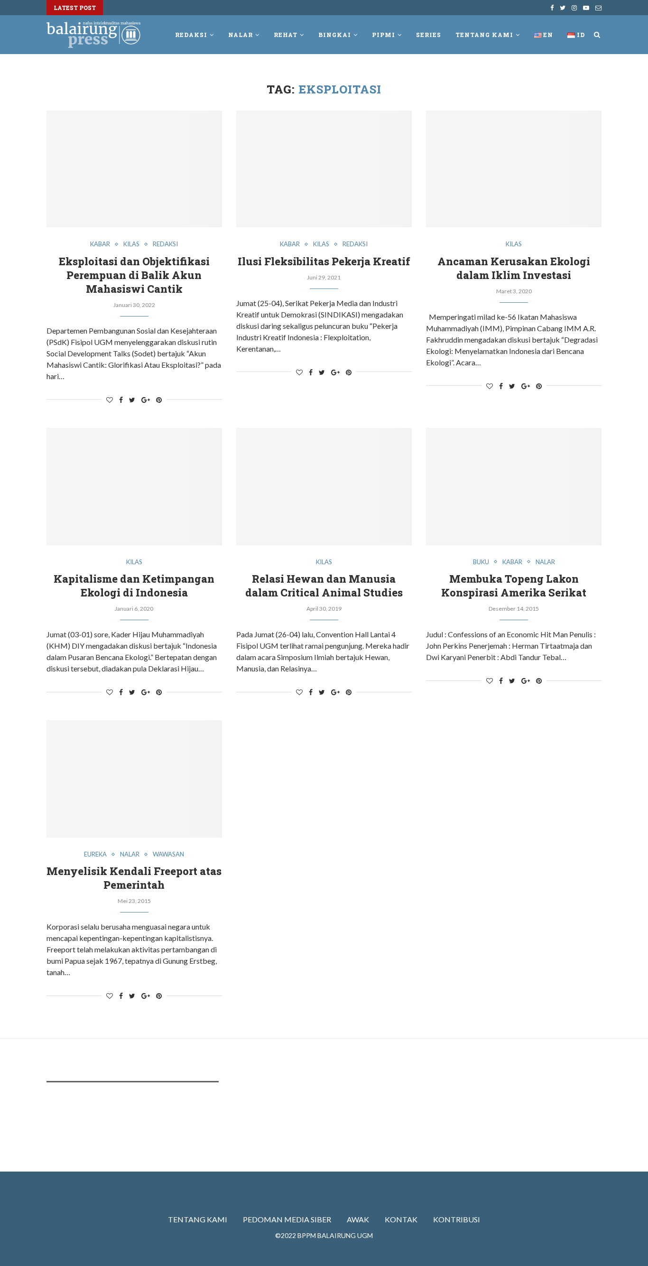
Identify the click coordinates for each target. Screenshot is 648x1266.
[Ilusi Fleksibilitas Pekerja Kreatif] (324, 169)
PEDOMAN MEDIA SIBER (287, 1219)
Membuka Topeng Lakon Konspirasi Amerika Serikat (513, 585)
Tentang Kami (484, 34)
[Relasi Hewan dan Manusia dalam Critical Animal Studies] (324, 486)
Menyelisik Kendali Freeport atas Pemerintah (134, 878)
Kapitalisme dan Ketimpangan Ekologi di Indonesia (134, 585)
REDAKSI (191, 34)
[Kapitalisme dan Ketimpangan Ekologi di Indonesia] (134, 486)
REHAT (285, 34)
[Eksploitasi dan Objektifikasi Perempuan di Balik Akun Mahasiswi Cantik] (134, 169)
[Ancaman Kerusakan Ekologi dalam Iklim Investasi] (514, 169)
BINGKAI (334, 34)
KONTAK (401, 1219)
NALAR (240, 34)
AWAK (358, 1219)
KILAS (131, 244)
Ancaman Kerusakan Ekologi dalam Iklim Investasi (513, 268)
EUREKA (95, 854)
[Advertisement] (219, 1118)
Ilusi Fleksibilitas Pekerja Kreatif (324, 261)
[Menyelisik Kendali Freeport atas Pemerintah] (134, 779)
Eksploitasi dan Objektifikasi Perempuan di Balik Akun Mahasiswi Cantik (134, 275)
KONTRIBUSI (456, 1219)
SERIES (428, 34)
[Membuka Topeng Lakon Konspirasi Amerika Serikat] (514, 486)
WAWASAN (168, 854)
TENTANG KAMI (197, 1219)
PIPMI (383, 34)
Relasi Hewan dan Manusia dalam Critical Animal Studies (324, 585)
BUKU (481, 562)
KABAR (100, 244)
